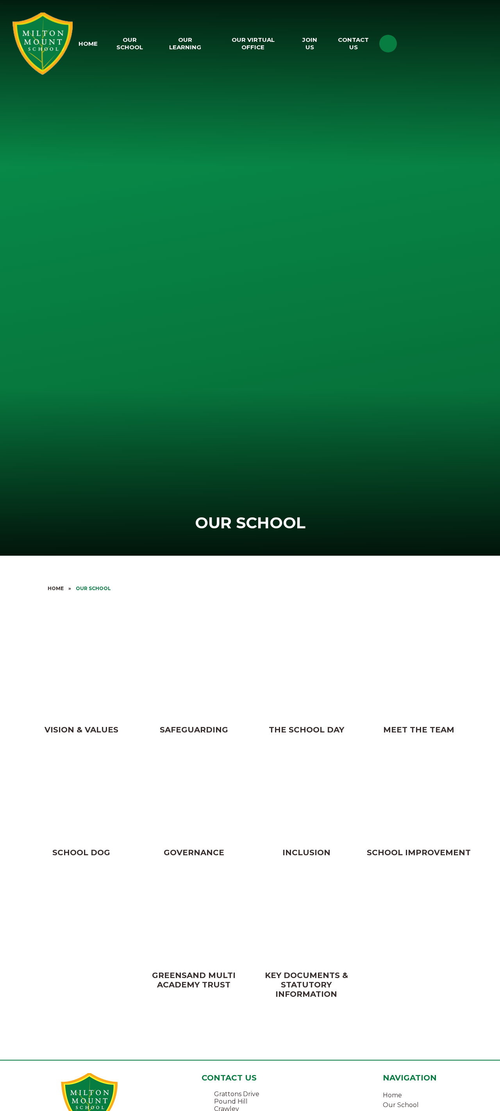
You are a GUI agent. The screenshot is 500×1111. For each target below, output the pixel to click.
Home (56, 588)
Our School (93, 588)
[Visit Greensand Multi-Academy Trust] (448, 43)
